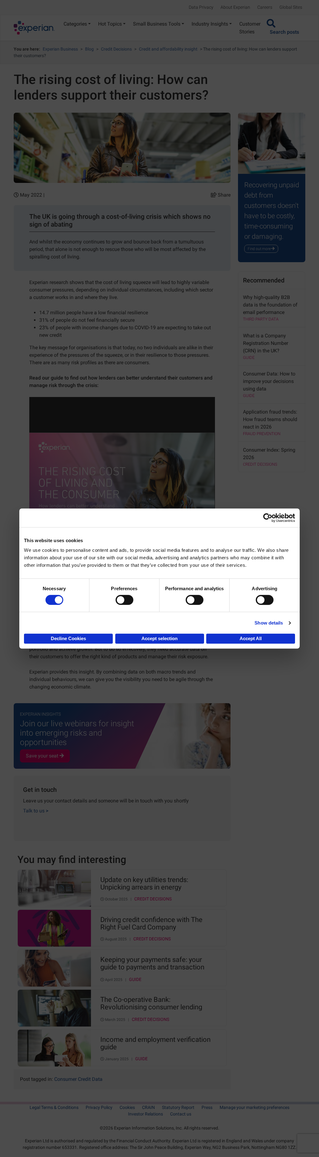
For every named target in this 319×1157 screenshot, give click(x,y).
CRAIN (148, 1107)
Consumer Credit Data (78, 1079)
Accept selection (159, 638)
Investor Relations (145, 1113)
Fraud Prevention (261, 433)
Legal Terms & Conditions (54, 1107)
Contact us (180, 1113)
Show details (269, 622)
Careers (264, 7)
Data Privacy (201, 7)
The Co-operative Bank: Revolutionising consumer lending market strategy (151, 1004)
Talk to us (35, 811)
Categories (75, 24)
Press (207, 1107)
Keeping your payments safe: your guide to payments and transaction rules (152, 964)
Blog (89, 49)
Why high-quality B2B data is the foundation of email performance (270, 304)
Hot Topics (110, 24)
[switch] (124, 600)
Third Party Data (261, 319)
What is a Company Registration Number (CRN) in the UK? (265, 343)
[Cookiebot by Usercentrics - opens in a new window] (267, 517)
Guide (135, 979)
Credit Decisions (116, 49)
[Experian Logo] (34, 27)
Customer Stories (249, 28)
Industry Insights (210, 24)
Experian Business (60, 49)
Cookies (127, 1107)
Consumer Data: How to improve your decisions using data (269, 381)
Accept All (251, 638)
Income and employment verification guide (155, 1043)
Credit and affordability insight (168, 49)
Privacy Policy (99, 1107)
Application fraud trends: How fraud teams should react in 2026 (270, 419)
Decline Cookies (68, 638)
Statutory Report (178, 1107)
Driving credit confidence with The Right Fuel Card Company (151, 923)
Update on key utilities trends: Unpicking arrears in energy (144, 883)
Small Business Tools (156, 24)
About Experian (235, 7)
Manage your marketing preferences (254, 1107)
